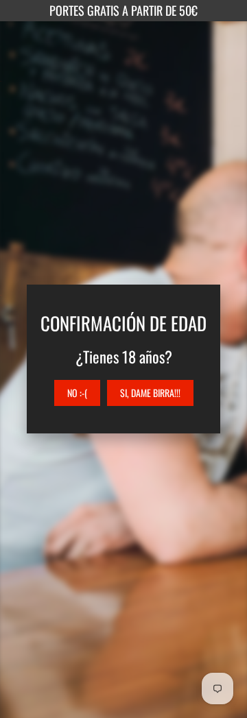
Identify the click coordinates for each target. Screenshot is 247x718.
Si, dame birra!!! (150, 392)
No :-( (77, 392)
